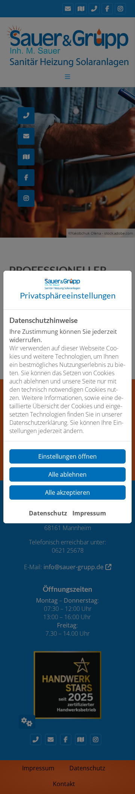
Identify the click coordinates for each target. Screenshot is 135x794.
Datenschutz (48, 513)
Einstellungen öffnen (67, 456)
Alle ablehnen (67, 474)
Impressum (89, 513)
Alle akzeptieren (67, 492)
